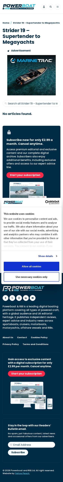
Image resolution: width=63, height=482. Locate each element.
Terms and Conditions (35, 344)
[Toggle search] (51, 7)
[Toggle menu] (57, 7)
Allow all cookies (31, 266)
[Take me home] (19, 6)
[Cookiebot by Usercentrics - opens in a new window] (45, 202)
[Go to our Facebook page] (5, 298)
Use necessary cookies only (31, 277)
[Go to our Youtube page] (33, 298)
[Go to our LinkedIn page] (26, 298)
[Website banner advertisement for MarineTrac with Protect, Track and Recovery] (31, 75)
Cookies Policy (39, 337)
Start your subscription (25, 175)
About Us (8, 337)
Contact (22, 337)
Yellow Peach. (22, 473)
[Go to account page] (44, 7)
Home (6, 22)
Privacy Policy (11, 344)
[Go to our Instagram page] (19, 298)
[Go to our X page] (12, 298)
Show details (45, 256)
